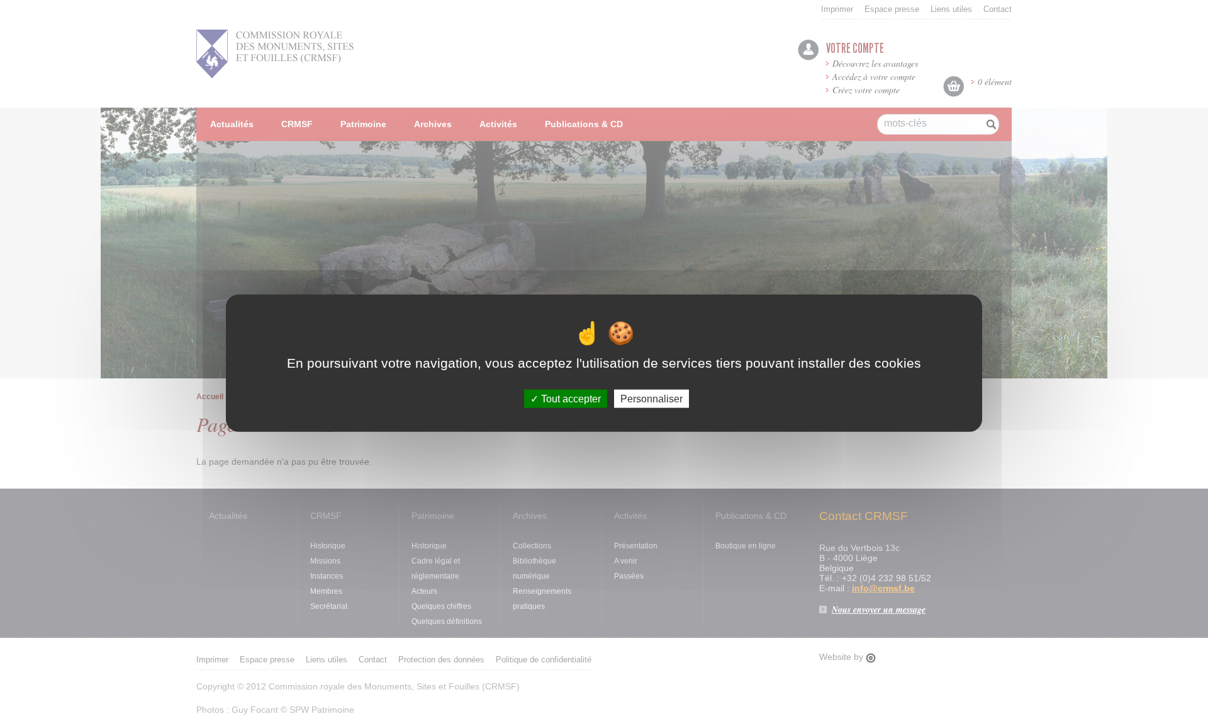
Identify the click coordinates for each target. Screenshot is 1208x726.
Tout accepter (570, 399)
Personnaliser (651, 399)
